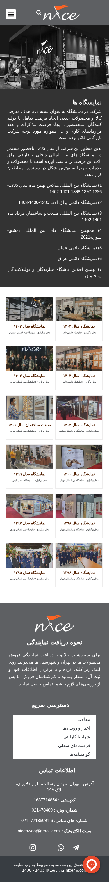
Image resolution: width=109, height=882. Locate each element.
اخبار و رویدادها (76, 727)
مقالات (83, 719)
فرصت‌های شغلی (74, 745)
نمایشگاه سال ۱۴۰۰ (79, 474)
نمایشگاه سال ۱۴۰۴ (79, 326)
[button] (11, 14)
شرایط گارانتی (76, 736)
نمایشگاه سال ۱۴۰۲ (30, 376)
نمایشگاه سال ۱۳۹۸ (79, 523)
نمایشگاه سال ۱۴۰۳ (30, 326)
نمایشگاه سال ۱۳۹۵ (30, 572)
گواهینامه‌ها (79, 754)
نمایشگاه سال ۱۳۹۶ (79, 572)
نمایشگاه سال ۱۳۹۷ (30, 523)
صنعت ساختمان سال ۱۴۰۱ (29, 425)
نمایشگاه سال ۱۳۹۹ (30, 474)
